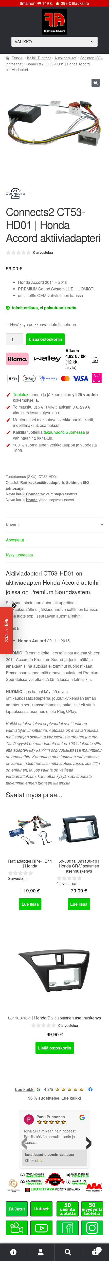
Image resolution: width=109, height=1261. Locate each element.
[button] (96, 83)
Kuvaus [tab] (13, 525)
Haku (68, 1252)
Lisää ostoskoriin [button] (54, 1048)
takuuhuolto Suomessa (64, 432)
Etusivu (17, 57)
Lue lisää (95, 359)
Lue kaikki (24, 1089)
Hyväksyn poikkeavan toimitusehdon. (43, 324)
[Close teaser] (14, 605)
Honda (32, 499)
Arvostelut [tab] (15, 540)
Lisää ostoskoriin (45, 339)
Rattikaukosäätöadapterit (42, 482)
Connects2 (35, 493)
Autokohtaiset (65, 57)
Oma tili (41, 1252)
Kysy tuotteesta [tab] (19, 555)
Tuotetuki (21, 394)
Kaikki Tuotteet (39, 57)
